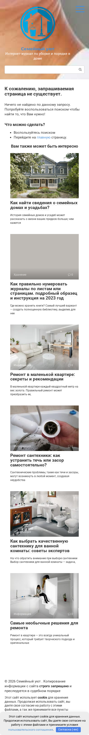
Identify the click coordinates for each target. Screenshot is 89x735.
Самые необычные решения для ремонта (44, 625)
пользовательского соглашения (30, 729)
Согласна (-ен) (68, 729)
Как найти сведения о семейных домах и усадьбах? (44, 205)
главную (43, 137)
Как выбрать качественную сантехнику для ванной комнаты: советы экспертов (40, 546)
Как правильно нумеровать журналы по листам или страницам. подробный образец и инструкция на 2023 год (43, 291)
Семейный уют (38, 48)
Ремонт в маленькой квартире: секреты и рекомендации (42, 377)
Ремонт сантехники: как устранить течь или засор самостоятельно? (37, 460)
